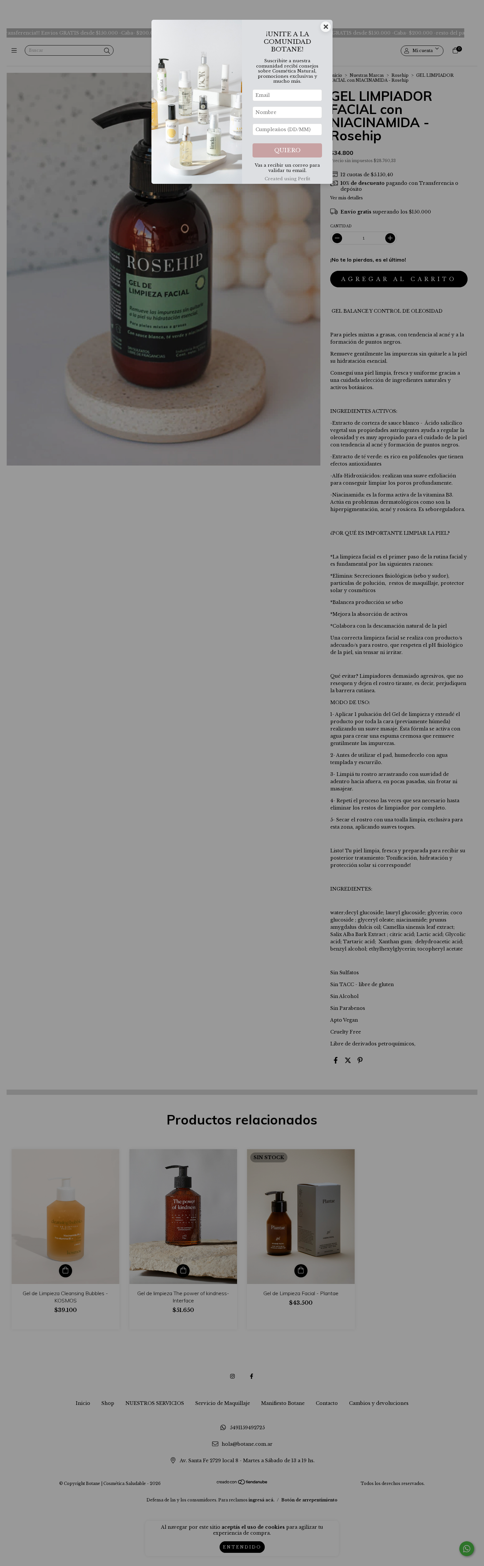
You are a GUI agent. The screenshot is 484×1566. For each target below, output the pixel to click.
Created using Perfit (287, 178)
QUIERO (287, 150)
